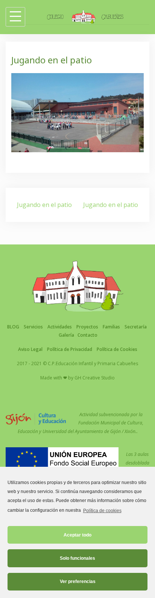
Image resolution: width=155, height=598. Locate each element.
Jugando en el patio (44, 205)
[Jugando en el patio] (77, 112)
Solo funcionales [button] (77, 558)
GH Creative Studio (94, 378)
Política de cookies (102, 510)
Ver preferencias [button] (78, 581)
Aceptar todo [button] (77, 535)
